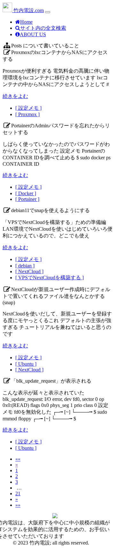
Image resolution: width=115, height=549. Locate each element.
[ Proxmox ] (27, 114)
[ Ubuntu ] (25, 364)
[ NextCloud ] (29, 271)
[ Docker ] (25, 193)
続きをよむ (15, 96)
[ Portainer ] (27, 199)
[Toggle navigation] (47, 12)
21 (17, 493)
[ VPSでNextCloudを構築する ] (49, 277)
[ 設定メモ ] (28, 108)
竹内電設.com (28, 10)
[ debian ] (24, 265)
